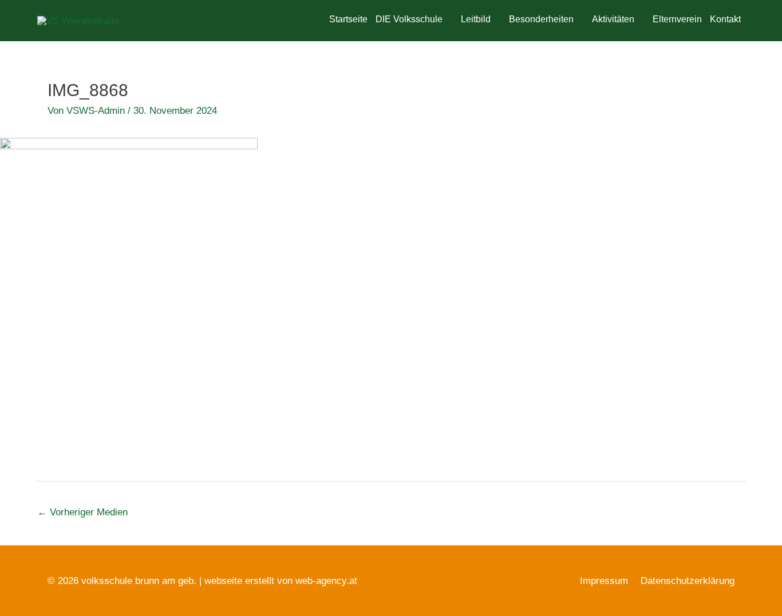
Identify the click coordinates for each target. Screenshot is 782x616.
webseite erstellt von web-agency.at (280, 580)
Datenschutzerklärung (687, 580)
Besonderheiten (541, 19)
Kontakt (725, 19)
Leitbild (476, 19)
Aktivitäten (613, 19)
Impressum (604, 580)
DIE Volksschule (409, 19)
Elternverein (677, 19)
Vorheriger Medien (82, 512)
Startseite (348, 19)
